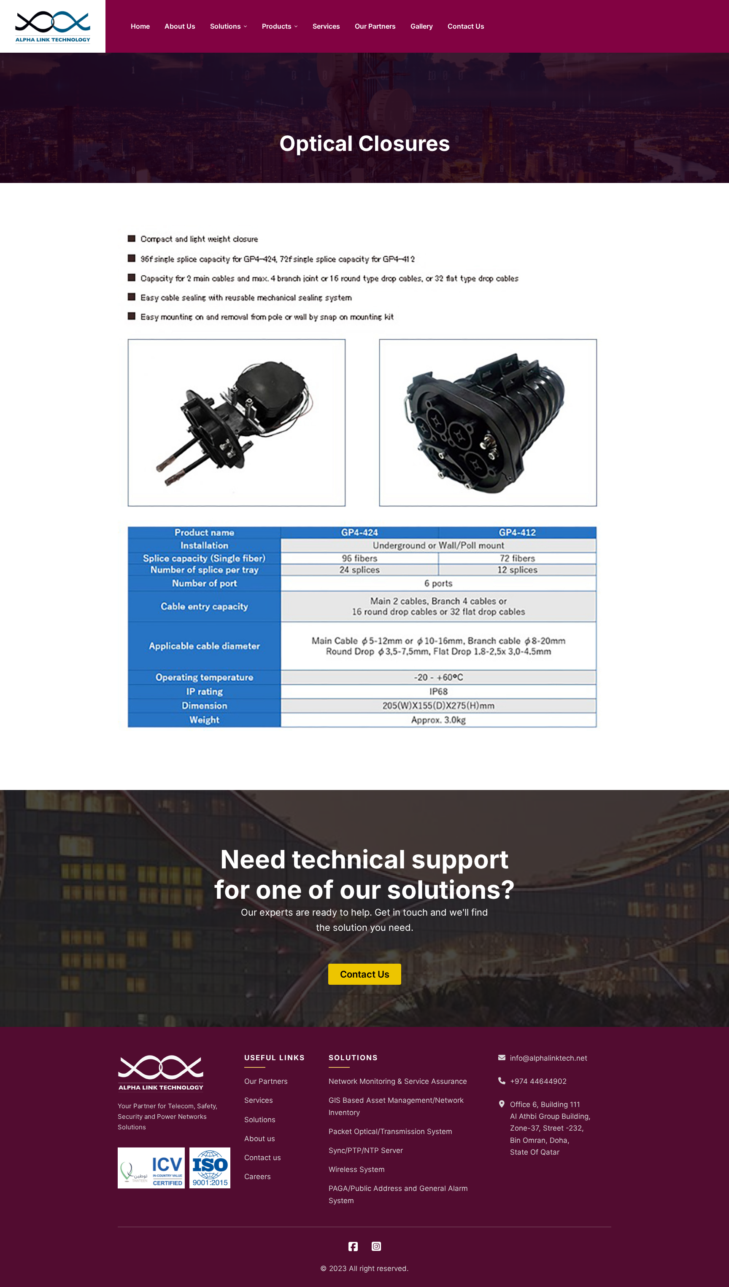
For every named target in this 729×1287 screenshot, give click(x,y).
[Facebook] (353, 1246)
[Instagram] (376, 1246)
